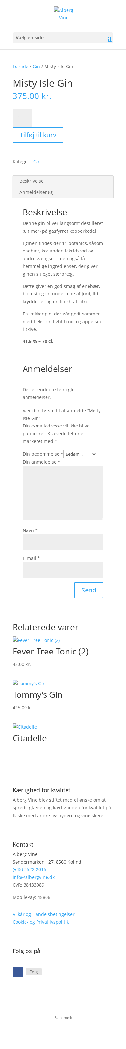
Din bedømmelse (43, 454)
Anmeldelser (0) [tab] (36, 192)
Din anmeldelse (41, 462)
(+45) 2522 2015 (29, 869)
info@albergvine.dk (34, 877)
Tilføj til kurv (38, 134)
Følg (33, 972)
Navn (30, 530)
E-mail (31, 558)
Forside (20, 66)
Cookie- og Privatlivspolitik (41, 922)
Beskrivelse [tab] (31, 181)
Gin (36, 66)
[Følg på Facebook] (18, 972)
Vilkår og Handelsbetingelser (44, 914)
